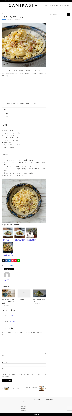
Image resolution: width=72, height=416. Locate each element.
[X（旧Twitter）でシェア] (3, 260)
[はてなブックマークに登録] (9, 260)
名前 (3, 356)
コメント (5, 337)
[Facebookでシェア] (6, 260)
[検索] (68, 14)
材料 (7, 114)
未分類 (9, 13)
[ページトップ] (69, 413)
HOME (5, 13)
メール (4, 362)
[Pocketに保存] (12, 260)
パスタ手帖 (12, 316)
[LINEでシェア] (18, 260)
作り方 (7, 116)
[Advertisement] (24, 89)
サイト (4, 368)
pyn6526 (6, 280)
